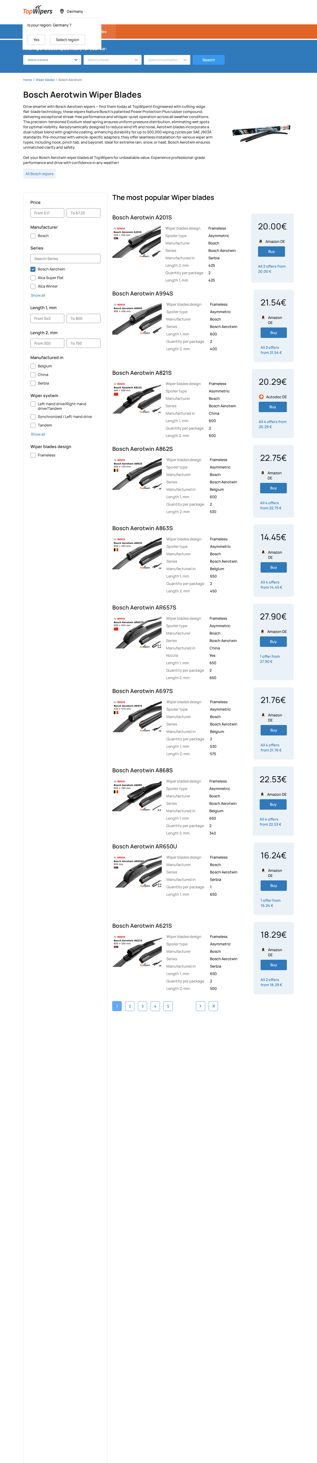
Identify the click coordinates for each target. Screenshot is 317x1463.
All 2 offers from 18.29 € (271, 982)
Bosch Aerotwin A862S (142, 448)
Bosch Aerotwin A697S (142, 691)
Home (27, 79)
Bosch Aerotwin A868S (142, 770)
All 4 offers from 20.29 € (273, 424)
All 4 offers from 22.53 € (270, 822)
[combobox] (52, 60)
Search (208, 59)
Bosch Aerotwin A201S (142, 217)
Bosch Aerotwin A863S (142, 528)
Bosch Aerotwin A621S (142, 925)
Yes (36, 39)
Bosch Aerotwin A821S (141, 372)
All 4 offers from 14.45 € (271, 585)
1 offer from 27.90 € (270, 659)
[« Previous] (213, 1006)
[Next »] (200, 1006)
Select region (67, 39)
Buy (271, 251)
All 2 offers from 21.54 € (271, 350)
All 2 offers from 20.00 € (272, 269)
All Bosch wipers (39, 173)
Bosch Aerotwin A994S (142, 293)
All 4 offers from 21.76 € (271, 747)
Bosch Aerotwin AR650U (144, 846)
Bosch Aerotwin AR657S (144, 607)
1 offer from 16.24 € (271, 903)
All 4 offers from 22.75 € (271, 505)
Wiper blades (45, 79)
